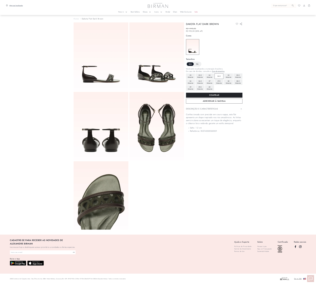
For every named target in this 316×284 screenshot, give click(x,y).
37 (209, 82)
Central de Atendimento (242, 249)
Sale (196, 12)
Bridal (168, 12)
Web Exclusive (186, 12)
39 (190, 88)
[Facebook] (295, 246)
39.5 (200, 88)
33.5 (200, 76)
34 (209, 76)
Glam (175, 12)
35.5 (238, 76)
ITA (197, 64)
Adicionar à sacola (214, 101)
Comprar (214, 95)
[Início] (158, 5)
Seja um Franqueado (264, 249)
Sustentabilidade (263, 251)
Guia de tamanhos (218, 71)
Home (76, 19)
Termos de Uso (239, 251)
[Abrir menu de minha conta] (304, 6)
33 (190, 76)
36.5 (200, 82)
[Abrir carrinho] (309, 6)
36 (190, 82)
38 (228, 82)
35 (228, 76)
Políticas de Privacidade (242, 246)
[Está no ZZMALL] (284, 278)
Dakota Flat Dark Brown (92, 19)
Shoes (145, 12)
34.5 (218, 76)
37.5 (219, 82)
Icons (156, 12)
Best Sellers (135, 12)
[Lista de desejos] (299, 6)
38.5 (238, 82)
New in (121, 12)
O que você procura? (280, 5)
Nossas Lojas (262, 246)
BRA (190, 64)
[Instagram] (300, 246)
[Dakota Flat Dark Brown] (192, 47)
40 (209, 88)
